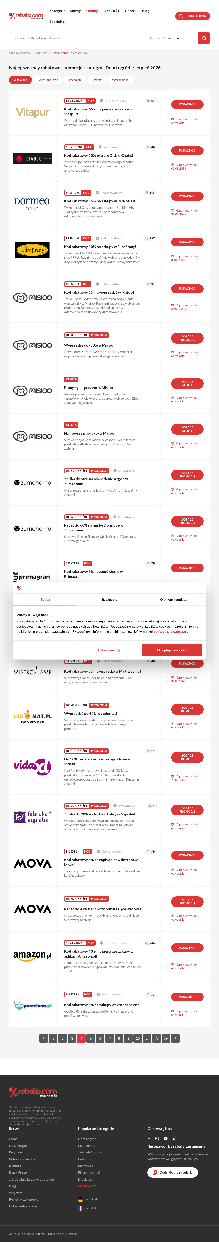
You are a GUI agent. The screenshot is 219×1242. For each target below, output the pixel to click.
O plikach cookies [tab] (173, 599)
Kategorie (57, 11)
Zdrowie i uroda (89, 1152)
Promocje (75, 79)
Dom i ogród (87, 1139)
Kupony (92, 11)
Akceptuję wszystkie (172, 650)
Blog (145, 11)
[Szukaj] (204, 38)
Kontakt (15, 1166)
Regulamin (16, 1152)
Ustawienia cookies (23, 1206)
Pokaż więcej (87, 1186)
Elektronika (86, 1145)
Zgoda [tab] (45, 599)
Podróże (84, 1159)
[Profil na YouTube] (165, 1139)
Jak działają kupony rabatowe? (31, 1179)
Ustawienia (106, 650)
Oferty (97, 79)
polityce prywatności (170, 631)
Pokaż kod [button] (187, 104)
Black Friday (18, 1172)
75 (156, 1038)
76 (166, 1038)
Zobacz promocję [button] (187, 338)
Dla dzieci (85, 1179)
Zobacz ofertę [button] (187, 383)
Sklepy (75, 11)
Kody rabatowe (48, 79)
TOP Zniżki (111, 11)
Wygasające (120, 79)
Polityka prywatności (24, 1159)
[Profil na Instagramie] (157, 1138)
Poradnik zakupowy (23, 1199)
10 (138, 1038)
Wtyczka (15, 1193)
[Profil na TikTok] (174, 1138)
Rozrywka (85, 1166)
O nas (13, 1139)
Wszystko (20, 79)
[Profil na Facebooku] (149, 1138)
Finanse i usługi (89, 1172)
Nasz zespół (18, 1145)
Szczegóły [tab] (109, 599)
